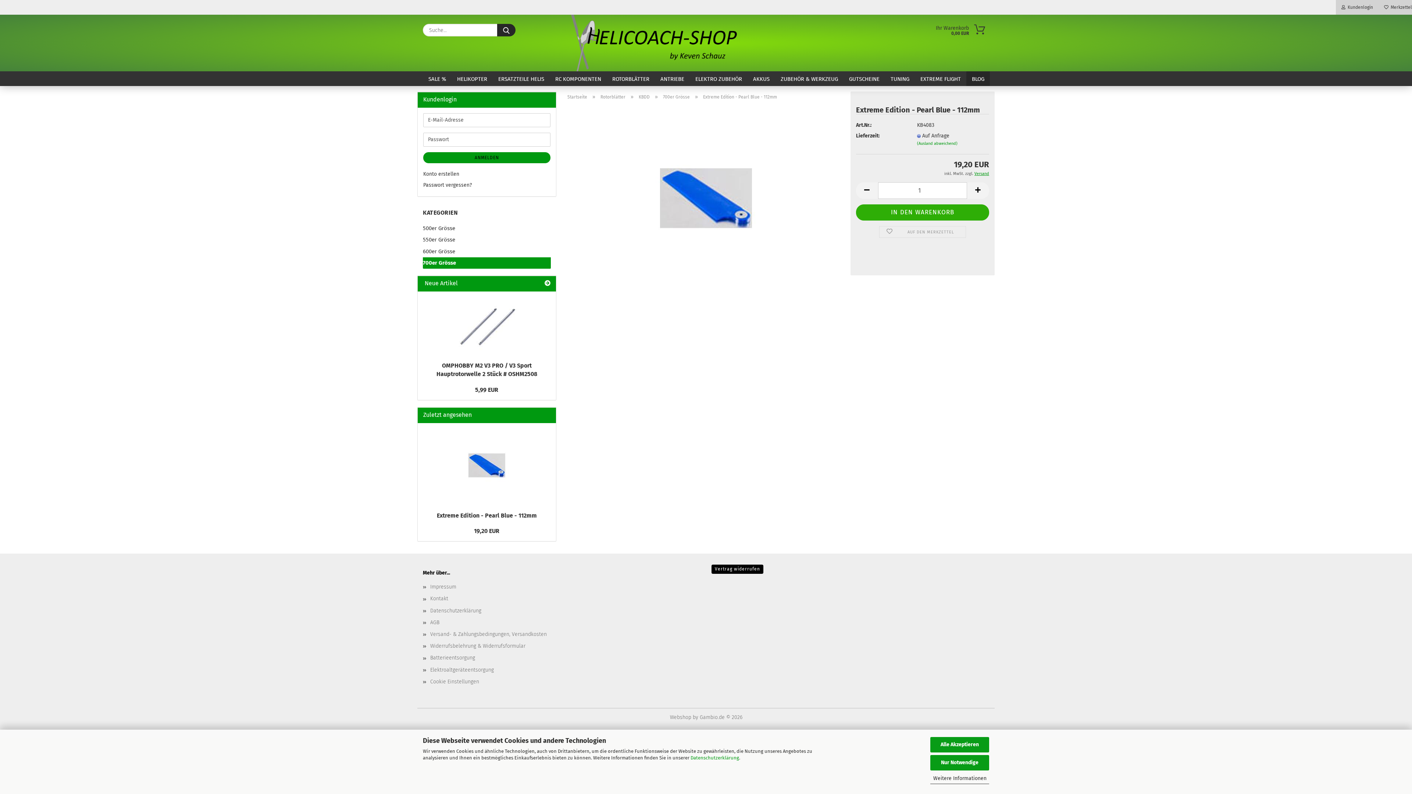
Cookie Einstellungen (454, 682)
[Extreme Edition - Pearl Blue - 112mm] (706, 198)
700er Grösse (439, 263)
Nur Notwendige (959, 762)
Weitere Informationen (960, 778)
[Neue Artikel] (547, 283)
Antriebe (672, 79)
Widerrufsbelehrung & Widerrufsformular (477, 646)
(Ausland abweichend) (937, 143)
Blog (978, 79)
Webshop (680, 717)
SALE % (437, 79)
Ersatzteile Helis (521, 79)
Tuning (900, 79)
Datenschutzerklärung (715, 758)
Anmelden (487, 157)
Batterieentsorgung (452, 658)
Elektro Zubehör (718, 79)
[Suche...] (506, 30)
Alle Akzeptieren (960, 744)
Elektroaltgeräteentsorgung (462, 670)
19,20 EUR (486, 530)
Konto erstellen (441, 174)
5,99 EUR (486, 389)
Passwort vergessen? (447, 185)
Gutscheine (864, 79)
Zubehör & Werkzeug (809, 79)
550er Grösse (439, 239)
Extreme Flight (940, 79)
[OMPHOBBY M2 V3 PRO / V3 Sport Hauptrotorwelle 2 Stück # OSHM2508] (487, 324)
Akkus (761, 79)
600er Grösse (439, 251)
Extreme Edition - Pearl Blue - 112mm (487, 515)
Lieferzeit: (868, 136)
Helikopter (472, 79)
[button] (867, 190)
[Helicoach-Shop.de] (652, 43)
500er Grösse (439, 228)
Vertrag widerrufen (737, 569)
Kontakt (439, 599)
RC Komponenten (578, 79)
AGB (434, 622)
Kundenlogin (1359, 7)
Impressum (443, 587)
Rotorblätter (630, 79)
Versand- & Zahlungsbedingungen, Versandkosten (488, 634)
